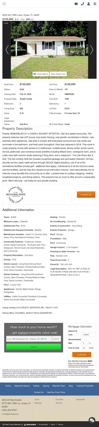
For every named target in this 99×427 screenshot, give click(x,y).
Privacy (60, 424)
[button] (7, 50)
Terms (53, 424)
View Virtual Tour (58, 74)
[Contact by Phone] (82, 3)
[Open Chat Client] (92, 420)
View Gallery (42, 74)
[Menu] (95, 3)
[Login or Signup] (88, 3)
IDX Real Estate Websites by (12, 424)
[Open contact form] (76, 3)
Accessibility (43, 424)
